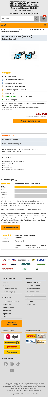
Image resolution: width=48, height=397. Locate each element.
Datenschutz (7, 311)
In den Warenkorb (31, 121)
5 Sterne (4, 187)
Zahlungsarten (8, 304)
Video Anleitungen (33, 285)
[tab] (24, 135)
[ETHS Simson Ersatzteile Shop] (24, 6)
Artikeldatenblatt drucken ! (14, 80)
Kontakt (5, 282)
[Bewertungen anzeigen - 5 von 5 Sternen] (6, 73)
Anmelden (14, 13)
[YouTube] (12, 370)
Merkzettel (25, 13)
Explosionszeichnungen (11, 144)
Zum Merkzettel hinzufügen (15, 86)
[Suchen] (36, 18)
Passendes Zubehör (10, 140)
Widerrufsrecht (8, 307)
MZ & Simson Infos (33, 289)
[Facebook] (6, 364)
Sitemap (6, 285)
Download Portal (33, 292)
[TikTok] (18, 364)
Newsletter (31, 304)
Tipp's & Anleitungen (34, 282)
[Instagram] (12, 364)
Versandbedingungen (11, 301)
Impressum (7, 314)
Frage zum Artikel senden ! (14, 83)
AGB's (5, 317)
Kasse (35, 13)
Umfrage (30, 301)
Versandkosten (43, 116)
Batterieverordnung (10, 289)
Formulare (30, 295)
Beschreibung (8, 135)
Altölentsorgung (9, 292)
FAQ (28, 298)
